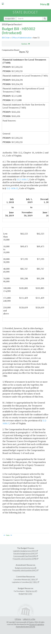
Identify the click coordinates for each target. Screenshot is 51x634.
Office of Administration (22, 37)
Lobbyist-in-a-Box (29, 619)
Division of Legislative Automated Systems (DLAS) (30, 625)
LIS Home (18, 619)
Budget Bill (9, 18)
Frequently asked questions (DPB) (24, 559)
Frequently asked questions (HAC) (25, 570)
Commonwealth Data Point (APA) (24, 556)
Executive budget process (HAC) (24, 554)
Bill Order (6, 37)
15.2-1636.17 (22, 179)
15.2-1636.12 (12, 188)
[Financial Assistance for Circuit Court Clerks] (4, 535)
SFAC (34, 580)
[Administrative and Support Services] (11, 535)
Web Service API (31, 591)
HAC (29, 580)
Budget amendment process (25, 568)
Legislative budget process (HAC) (24, 551)
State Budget (25, 12)
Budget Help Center (25, 594)
